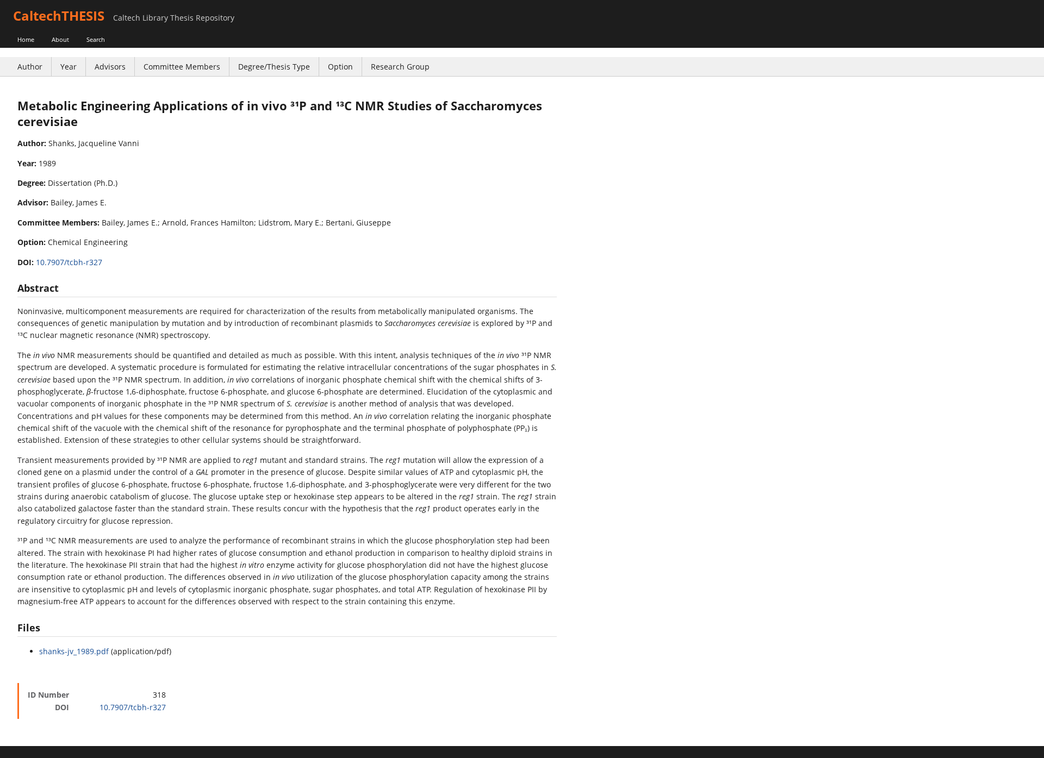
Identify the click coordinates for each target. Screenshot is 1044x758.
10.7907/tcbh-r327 (69, 262)
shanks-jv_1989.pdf (74, 651)
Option (340, 66)
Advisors (110, 66)
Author (29, 66)
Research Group (400, 66)
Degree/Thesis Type (274, 66)
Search (95, 39)
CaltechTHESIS (58, 15)
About (60, 39)
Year (68, 66)
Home (25, 39)
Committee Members (182, 66)
